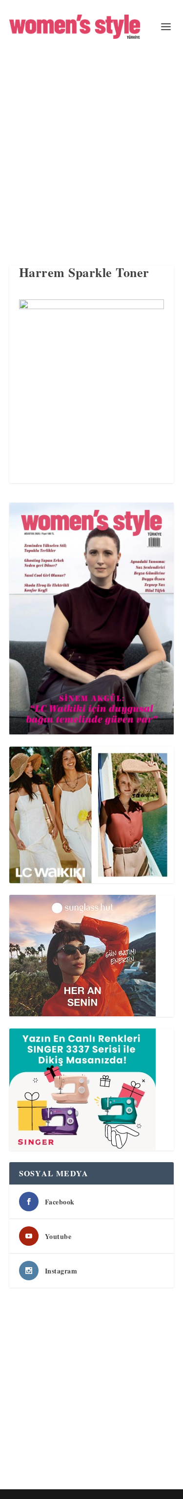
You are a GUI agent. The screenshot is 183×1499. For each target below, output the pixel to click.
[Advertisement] (91, 149)
